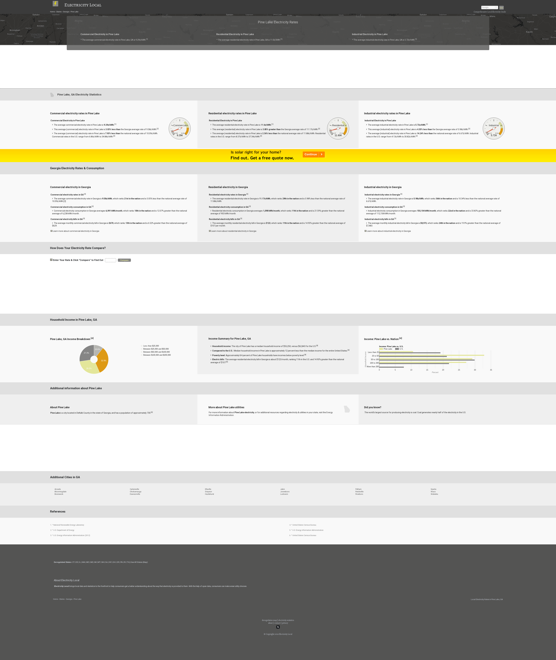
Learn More (247, 330)
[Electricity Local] (58, 5)
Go (501, 7)
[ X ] (323, 307)
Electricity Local (82, 5)
